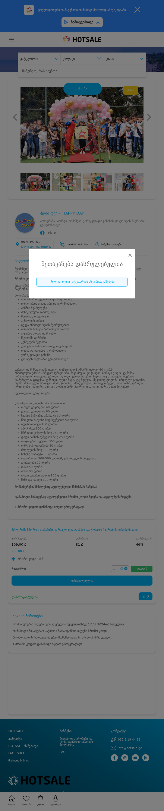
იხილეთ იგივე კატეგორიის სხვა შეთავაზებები (82, 281)
